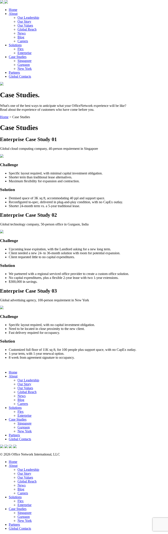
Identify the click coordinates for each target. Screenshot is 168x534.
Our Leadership (28, 17)
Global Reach (27, 29)
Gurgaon (24, 65)
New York (25, 68)
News (22, 33)
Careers (23, 41)
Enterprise (25, 53)
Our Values (25, 25)
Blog (21, 37)
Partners (14, 72)
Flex (21, 49)
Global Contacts (20, 76)
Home (13, 10)
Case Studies (17, 57)
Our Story (24, 21)
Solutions (15, 45)
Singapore (25, 61)
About (13, 13)
